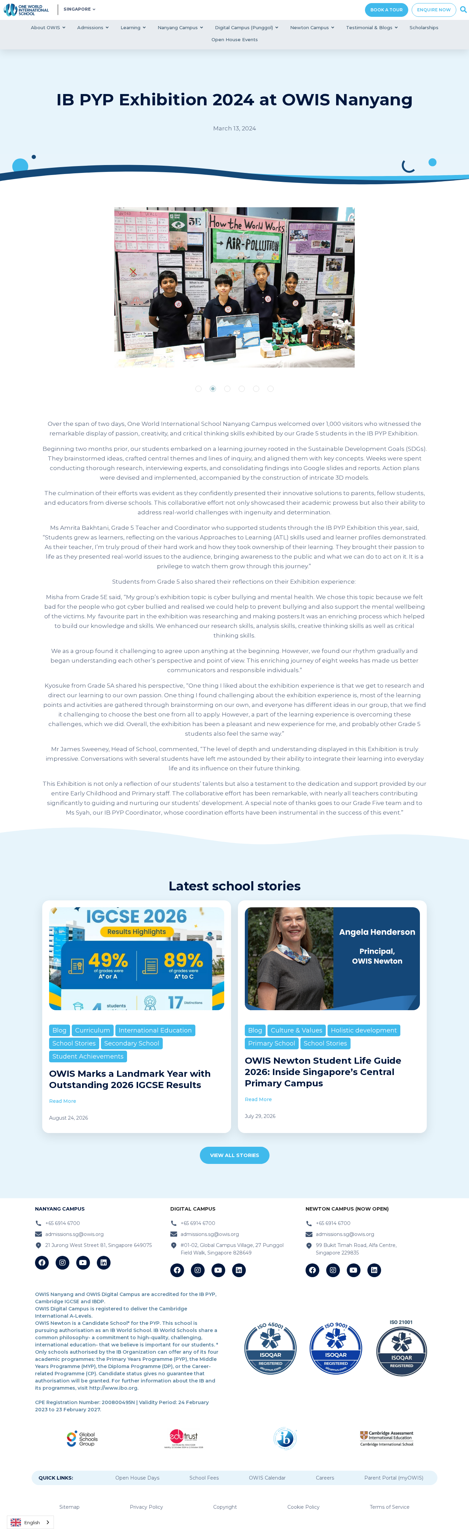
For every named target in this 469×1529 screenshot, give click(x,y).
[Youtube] (83, 1263)
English (32, 1522)
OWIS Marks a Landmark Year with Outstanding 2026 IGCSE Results (130, 1079)
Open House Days (137, 1478)
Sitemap (69, 1507)
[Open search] (463, 10)
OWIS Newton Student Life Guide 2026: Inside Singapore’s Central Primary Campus (323, 1072)
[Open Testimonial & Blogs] (396, 27)
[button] (198, 388)
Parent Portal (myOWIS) (393, 1478)
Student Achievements (88, 1056)
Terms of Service (390, 1507)
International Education (155, 1030)
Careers (325, 1478)
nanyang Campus (60, 1209)
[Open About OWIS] (64, 27)
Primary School (271, 1043)
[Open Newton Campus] (333, 27)
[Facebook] (42, 1263)
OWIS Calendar (267, 1478)
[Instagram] (62, 1263)
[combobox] (30, 1522)
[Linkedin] (104, 1263)
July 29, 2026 (260, 1116)
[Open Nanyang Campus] (201, 27)
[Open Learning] (144, 27)
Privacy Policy (146, 1507)
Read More (62, 1101)
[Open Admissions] (107, 27)
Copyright (225, 1507)
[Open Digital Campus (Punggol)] (277, 27)
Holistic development (364, 1030)
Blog (60, 1030)
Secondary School (131, 1043)
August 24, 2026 (68, 1118)
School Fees (204, 1478)
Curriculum (92, 1030)
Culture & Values (296, 1030)
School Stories (74, 1043)
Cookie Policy (303, 1507)
